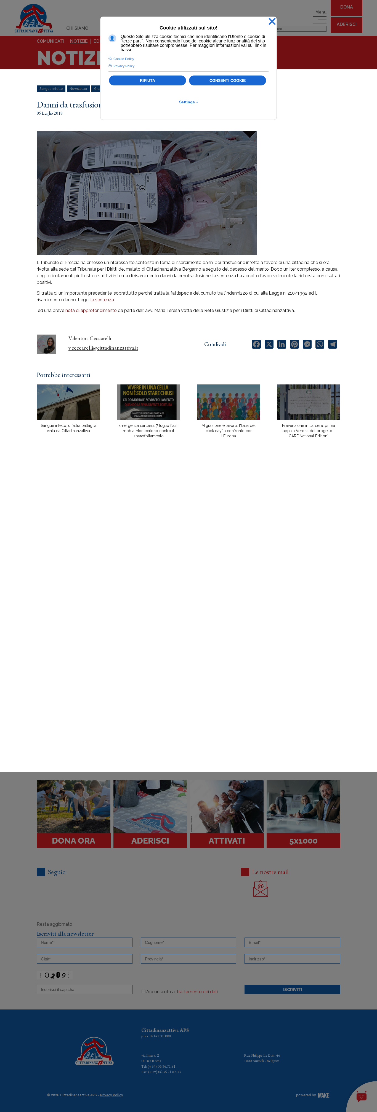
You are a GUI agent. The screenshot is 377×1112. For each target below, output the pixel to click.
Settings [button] (188, 102)
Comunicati (50, 41)
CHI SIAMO (77, 28)
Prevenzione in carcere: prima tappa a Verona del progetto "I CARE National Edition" (308, 430)
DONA (346, 7)
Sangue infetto (51, 89)
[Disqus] (188, 539)
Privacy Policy (111, 1095)
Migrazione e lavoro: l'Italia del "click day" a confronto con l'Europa (228, 430)
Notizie (79, 41)
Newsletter (78, 89)
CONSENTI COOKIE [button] (227, 80)
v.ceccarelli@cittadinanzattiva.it (103, 347)
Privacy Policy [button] (123, 66)
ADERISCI (347, 24)
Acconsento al (182, 991)
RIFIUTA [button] (147, 80)
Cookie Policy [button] (123, 59)
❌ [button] (272, 21)
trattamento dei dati (197, 991)
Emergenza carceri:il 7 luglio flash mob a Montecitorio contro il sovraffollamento (148, 430)
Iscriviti (292, 989)
